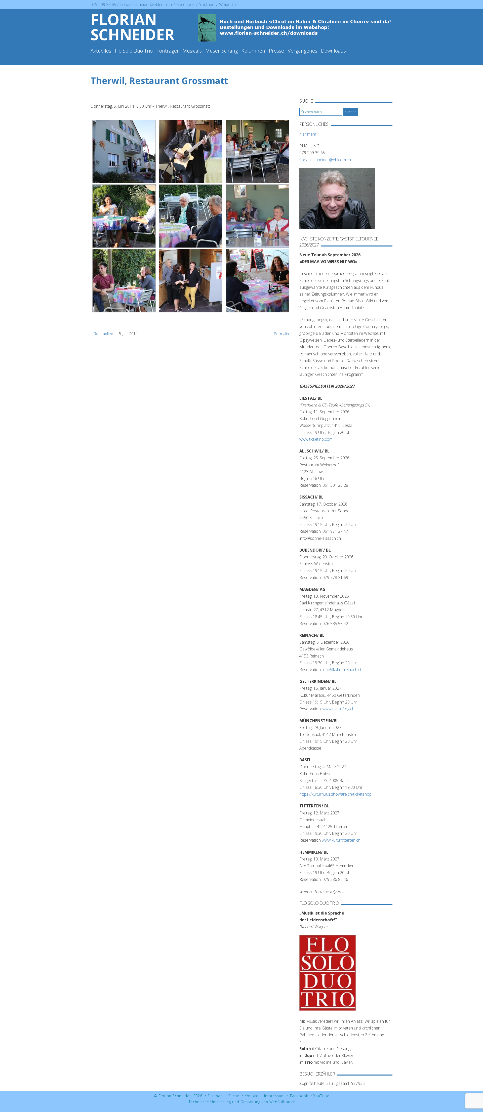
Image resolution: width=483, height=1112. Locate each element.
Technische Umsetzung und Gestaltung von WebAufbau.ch (242, 1101)
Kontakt (252, 1095)
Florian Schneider (133, 27)
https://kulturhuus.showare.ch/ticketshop (335, 794)
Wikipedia (227, 4)
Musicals (192, 50)
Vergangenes (302, 50)
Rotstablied (103, 333)
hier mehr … (309, 134)
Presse (276, 50)
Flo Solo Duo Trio (134, 50)
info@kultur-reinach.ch (343, 669)
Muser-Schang (222, 50)
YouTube (321, 1095)
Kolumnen (253, 50)
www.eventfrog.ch (338, 709)
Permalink (282, 333)
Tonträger (167, 50)
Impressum (274, 1095)
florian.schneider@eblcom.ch (146, 4)
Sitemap (215, 1095)
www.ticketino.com (316, 439)
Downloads (333, 50)
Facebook (186, 4)
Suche (233, 1095)
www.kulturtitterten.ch (341, 840)
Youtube (207, 4)
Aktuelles (101, 50)
